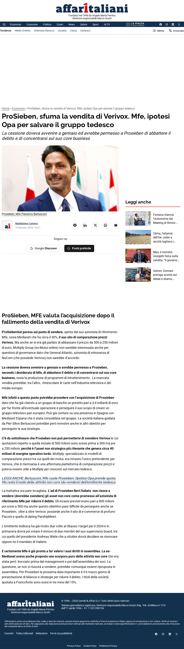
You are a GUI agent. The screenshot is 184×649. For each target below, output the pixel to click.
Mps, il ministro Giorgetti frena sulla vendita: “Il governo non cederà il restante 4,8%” (166, 256)
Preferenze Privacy (108, 646)
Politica (47, 24)
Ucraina (62, 30)
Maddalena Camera (26, 223)
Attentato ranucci (44, 30)
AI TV (107, 24)
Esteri (60, 24)
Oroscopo (178, 30)
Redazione (41, 633)
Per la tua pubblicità (61, 633)
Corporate (32, 24)
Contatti (8, 633)
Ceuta (73, 30)
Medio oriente (22, 30)
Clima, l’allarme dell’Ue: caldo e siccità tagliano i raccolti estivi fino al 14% (165, 238)
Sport (96, 24)
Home (5, 108)
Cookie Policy (89, 646)
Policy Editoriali (24, 633)
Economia (15, 24)
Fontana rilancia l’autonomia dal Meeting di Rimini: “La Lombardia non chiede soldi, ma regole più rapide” (165, 219)
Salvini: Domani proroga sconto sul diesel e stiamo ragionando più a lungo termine (165, 275)
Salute (83, 24)
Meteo (160, 30)
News (71, 24)
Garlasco (85, 30)
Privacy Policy (74, 646)
